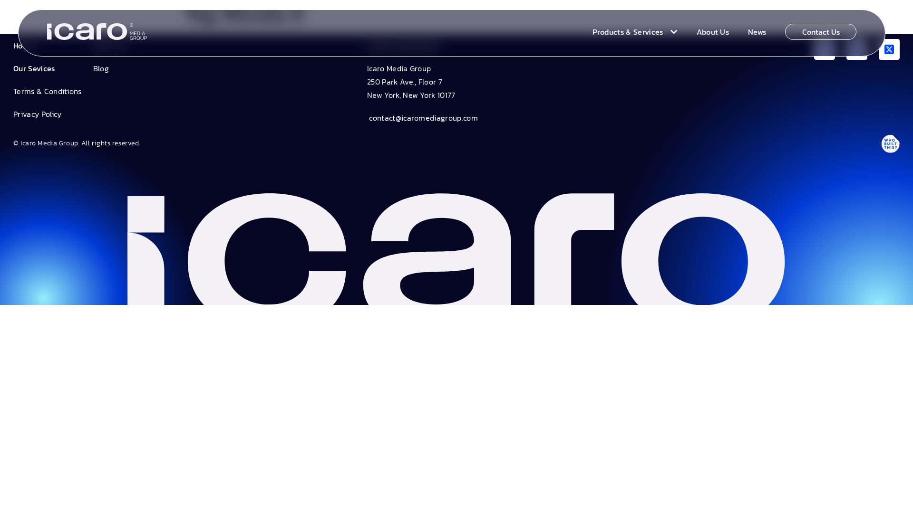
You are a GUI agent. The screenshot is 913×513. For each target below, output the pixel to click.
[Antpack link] (890, 143)
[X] (889, 49)
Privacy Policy (37, 114)
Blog (101, 68)
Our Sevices (34, 68)
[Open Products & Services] (672, 32)
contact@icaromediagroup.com (422, 118)
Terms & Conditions (47, 91)
